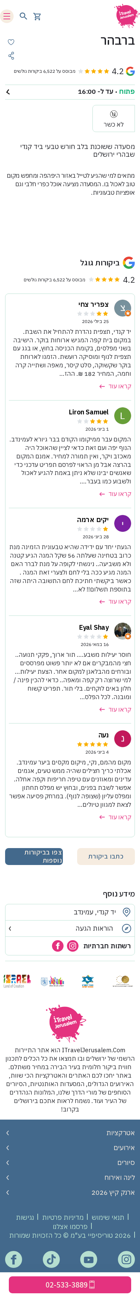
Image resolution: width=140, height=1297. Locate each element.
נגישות (25, 1217)
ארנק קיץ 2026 (113, 1192)
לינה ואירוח (119, 1177)
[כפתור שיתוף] (11, 56)
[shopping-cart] (37, 16)
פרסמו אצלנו (70, 1226)
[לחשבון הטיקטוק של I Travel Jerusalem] (51, 1259)
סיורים (126, 1162)
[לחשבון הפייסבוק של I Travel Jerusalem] (13, 1259)
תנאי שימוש (108, 1217)
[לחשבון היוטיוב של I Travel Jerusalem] (88, 1259)
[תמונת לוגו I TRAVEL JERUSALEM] (124, 16)
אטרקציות (120, 1132)
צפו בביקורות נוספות (43, 856)
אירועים (124, 1147)
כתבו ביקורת (106, 856)
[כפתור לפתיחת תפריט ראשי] (7, 16)
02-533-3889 (67, 1284)
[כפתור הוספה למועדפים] (11, 42)
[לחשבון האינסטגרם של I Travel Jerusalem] (126, 1259)
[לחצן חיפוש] (23, 16)
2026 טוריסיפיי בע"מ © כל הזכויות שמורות (70, 1235)
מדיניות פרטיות (63, 1217)
